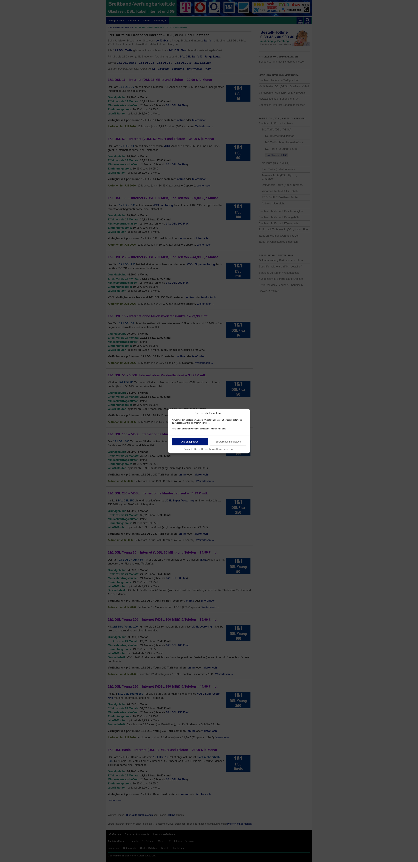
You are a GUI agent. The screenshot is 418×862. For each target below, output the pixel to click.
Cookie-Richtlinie (192, 449)
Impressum (229, 449)
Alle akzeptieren (189, 441)
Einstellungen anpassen (228, 441)
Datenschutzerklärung (211, 449)
